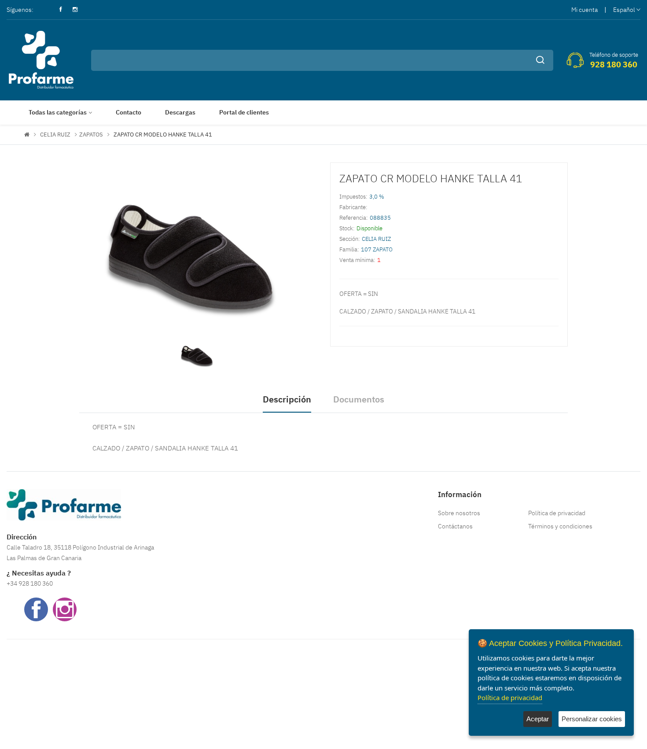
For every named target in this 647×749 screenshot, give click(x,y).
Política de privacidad (556, 513)
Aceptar (537, 719)
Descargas (180, 112)
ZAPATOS (91, 134)
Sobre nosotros (459, 513)
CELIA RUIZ (55, 134)
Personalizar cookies (592, 719)
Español (624, 10)
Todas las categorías (58, 112)
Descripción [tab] (287, 399)
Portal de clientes (244, 112)
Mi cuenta (584, 10)
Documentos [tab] (358, 399)
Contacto (128, 112)
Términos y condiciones (560, 526)
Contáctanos (455, 526)
